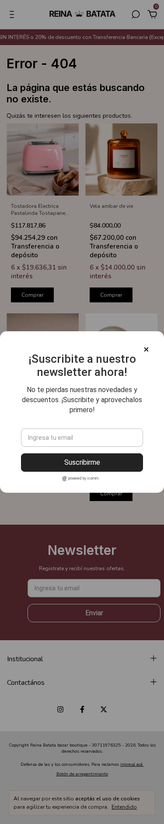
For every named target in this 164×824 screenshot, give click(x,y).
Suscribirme (82, 462)
